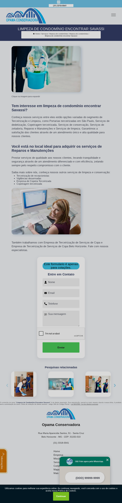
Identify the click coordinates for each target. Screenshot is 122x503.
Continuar (61, 496)
